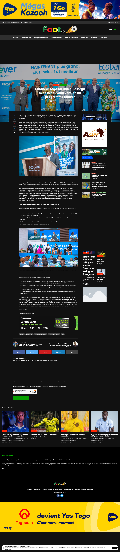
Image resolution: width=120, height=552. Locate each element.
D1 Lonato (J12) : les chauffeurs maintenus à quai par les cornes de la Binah (99, 185)
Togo (63, 334)
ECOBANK (22, 334)
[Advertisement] (60, 52)
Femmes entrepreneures (54, 334)
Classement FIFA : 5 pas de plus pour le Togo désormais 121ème (99, 194)
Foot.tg (54, 100)
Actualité (56, 84)
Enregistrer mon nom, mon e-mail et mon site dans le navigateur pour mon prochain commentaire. (40, 386)
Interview (77, 489)
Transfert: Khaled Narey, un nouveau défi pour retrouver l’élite (101, 278)
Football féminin (57, 489)
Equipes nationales (47, 489)
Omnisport (90, 489)
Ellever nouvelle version (40, 334)
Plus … (3, 468)
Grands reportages (68, 489)
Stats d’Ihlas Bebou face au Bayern (99, 175)
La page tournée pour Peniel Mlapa (100, 260)
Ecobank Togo (29, 334)
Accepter (115, 547)
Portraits (83, 489)
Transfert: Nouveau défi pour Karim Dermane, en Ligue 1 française (89, 265)
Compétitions (37, 489)
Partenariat (63, 84)
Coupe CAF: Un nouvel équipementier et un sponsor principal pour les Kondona (99, 166)
